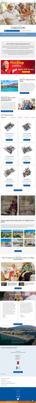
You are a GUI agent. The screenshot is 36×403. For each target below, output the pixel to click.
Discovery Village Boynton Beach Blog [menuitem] (8, 383)
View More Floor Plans (18, 190)
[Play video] (18, 272)
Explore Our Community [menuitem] (5, 378)
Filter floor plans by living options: (4, 117)
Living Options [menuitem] (3, 380)
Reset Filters (33, 117)
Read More (5, 212)
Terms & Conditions (18, 394)
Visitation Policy (3, 373)
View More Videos (18, 288)
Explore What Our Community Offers (18, 342)
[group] (18, 67)
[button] (2, 67)
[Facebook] (18, 399)
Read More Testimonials (18, 324)
